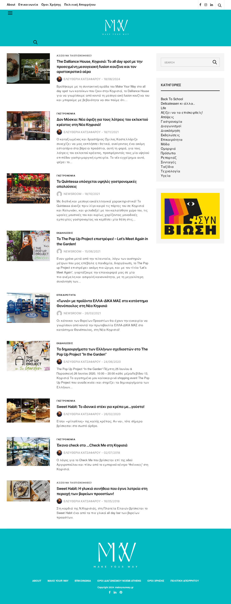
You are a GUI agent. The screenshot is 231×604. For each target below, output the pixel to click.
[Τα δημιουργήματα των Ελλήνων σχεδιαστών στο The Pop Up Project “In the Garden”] (28, 356)
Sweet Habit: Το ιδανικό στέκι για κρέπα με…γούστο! (100, 406)
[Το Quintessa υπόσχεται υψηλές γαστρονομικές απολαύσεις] (28, 188)
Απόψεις (167, 116)
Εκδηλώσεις (170, 135)
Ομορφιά (168, 148)
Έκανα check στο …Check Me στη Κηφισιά (92, 445)
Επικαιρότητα (171, 139)
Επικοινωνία (28, 4)
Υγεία (166, 175)
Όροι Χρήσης (51, 4)
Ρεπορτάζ (168, 157)
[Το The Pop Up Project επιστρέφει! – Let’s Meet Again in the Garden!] (28, 246)
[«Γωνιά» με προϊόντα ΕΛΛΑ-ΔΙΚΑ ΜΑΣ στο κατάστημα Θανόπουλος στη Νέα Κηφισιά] (28, 308)
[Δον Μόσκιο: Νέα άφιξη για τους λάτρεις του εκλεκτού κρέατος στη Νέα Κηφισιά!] (28, 125)
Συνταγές (168, 162)
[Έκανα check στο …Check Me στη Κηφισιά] (28, 451)
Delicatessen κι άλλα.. (178, 103)
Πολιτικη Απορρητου (185, 580)
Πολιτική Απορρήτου (80, 4)
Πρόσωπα (168, 153)
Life (163, 107)
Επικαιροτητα (66, 295)
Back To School (172, 98)
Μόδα (165, 144)
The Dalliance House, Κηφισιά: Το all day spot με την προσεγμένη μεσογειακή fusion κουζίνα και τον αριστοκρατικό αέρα (100, 66)
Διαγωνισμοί (171, 125)
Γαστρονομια (66, 113)
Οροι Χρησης (155, 580)
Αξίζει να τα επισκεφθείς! (182, 112)
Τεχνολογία (170, 171)
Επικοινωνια (83, 580)
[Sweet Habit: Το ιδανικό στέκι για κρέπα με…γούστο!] (28, 410)
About (11, 4)
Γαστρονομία (171, 121)
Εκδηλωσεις (65, 233)
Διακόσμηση (170, 130)
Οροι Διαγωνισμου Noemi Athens (119, 580)
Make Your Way (58, 580)
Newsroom (72, 194)
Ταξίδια (167, 166)
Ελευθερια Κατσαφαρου (82, 79)
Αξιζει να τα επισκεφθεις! (74, 55)
